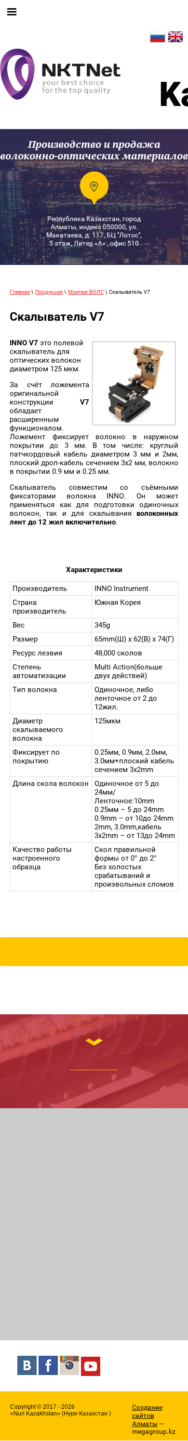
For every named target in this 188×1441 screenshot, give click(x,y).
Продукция (49, 292)
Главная (20, 292)
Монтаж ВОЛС (86, 292)
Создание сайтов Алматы (147, 1415)
